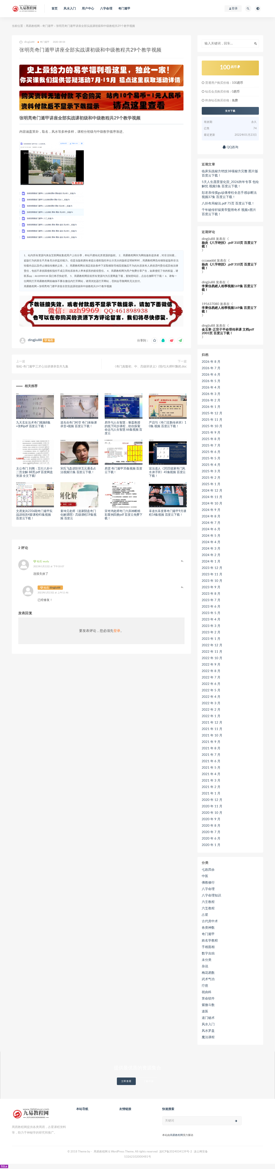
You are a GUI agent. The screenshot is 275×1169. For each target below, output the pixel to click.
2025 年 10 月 (212, 426)
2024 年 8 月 (211, 516)
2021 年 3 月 (211, 780)
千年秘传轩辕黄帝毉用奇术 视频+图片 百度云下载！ (229, 212)
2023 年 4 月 (211, 619)
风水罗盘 (208, 1030)
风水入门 (70, 8)
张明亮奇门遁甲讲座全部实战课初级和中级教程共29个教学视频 (75, 286)
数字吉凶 (208, 953)
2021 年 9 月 (211, 742)
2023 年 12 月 (212, 568)
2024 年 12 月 (212, 490)
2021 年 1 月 (211, 793)
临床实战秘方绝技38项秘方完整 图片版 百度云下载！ (230, 173)
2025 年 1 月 (211, 484)
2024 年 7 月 (211, 522)
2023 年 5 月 (211, 613)
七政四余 (208, 869)
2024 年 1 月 (211, 561)
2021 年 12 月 (212, 722)
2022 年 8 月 (211, 671)
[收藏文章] (154, 340)
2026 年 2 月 (211, 400)
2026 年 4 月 (211, 387)
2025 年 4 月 (211, 464)
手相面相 (208, 947)
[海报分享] (180, 340)
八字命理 (106, 8)
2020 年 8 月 (211, 825)
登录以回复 (182, 561)
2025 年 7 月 (211, 445)
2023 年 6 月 (211, 606)
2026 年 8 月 (211, 361)
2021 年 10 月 (212, 735)
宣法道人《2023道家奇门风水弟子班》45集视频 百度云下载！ (167, 472)
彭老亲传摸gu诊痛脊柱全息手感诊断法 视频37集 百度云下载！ (229, 195)
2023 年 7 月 (211, 600)
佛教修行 (208, 882)
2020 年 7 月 (211, 832)
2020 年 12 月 (212, 800)
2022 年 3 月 (211, 703)
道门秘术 (208, 1018)
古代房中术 (210, 921)
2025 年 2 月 (211, 477)
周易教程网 (33, 26)
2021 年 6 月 (211, 761)
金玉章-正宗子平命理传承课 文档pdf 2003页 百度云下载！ (228, 331)
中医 (205, 876)
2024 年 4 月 (211, 542)
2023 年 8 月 (211, 593)
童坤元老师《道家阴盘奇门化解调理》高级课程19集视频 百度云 (78, 515)
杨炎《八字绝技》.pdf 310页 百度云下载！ (229, 244)
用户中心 (88, 8)
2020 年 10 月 (212, 812)
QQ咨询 (232, 147)
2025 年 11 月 (212, 419)
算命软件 (208, 998)
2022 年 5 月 (211, 690)
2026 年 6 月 (211, 374)
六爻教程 (208, 908)
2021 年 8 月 (211, 748)
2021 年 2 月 (211, 787)
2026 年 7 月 (211, 368)
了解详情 (148, 1081)
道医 (205, 1011)
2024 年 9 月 (211, 510)
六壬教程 (208, 902)
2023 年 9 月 (211, 587)
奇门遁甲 (124, 8)
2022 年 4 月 (211, 696)
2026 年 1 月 (211, 406)
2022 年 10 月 (212, 658)
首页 (55, 8)
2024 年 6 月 (211, 529)
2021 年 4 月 (211, 774)
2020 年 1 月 (211, 845)
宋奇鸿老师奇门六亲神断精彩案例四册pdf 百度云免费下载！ (123, 515)
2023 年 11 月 (212, 574)
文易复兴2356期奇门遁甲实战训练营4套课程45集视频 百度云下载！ (34, 515)
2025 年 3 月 (211, 471)
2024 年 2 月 (211, 555)
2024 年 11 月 (212, 497)
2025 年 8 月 (211, 439)
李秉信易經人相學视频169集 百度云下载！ (229, 288)
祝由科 (206, 992)
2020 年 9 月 (211, 819)
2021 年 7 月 (211, 754)
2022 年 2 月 (211, 709)
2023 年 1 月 (211, 638)
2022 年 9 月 (211, 664)
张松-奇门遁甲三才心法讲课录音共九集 (42, 366)
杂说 (205, 966)
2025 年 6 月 (211, 452)
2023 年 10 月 (212, 580)
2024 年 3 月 (211, 548)
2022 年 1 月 (211, 716)
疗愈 (205, 985)
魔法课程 (208, 1037)
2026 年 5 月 (211, 381)
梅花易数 (208, 972)
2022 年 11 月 (212, 651)
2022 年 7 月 (211, 677)
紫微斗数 (208, 1005)
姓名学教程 (210, 940)
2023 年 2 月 (211, 632)
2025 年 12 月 (212, 413)
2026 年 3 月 (211, 394)
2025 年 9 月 (211, 432)
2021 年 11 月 (212, 729)
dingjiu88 (35, 340)
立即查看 (126, 1081)
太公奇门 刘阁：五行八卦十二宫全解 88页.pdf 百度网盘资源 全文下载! (34, 472)
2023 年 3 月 (211, 626)
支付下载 (230, 111)
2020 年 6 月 (211, 838)
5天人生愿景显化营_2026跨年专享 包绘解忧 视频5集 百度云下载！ (230, 184)
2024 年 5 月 (211, 535)
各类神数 (208, 927)
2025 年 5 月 (211, 458)
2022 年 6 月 (211, 684)
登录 (116, 631)
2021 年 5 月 (211, 767)
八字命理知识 (211, 895)
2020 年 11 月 (212, 806)
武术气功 (208, 979)
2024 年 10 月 (212, 503)
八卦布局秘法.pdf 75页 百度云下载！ (228, 203)
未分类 (206, 960)
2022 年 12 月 (212, 645)
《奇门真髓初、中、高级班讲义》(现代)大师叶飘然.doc (150, 366)
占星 (205, 914)
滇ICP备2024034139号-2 (175, 1151)
